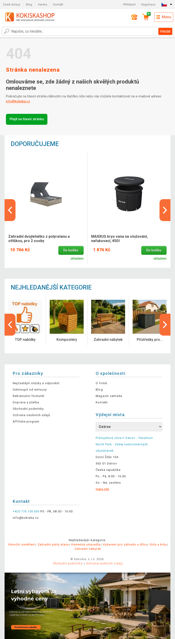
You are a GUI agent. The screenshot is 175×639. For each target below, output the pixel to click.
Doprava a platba (26, 402)
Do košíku (70, 250)
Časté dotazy (11, 4)
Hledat (165, 31)
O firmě (101, 383)
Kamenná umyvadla (86, 544)
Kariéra (42, 4)
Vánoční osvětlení (21, 544)
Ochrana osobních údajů (31, 415)
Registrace (148, 4)
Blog (29, 4)
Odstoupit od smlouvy (30, 389)
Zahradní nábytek (88, 548)
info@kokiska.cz (18, 101)
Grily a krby (158, 544)
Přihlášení (129, 4)
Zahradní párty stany (53, 544)
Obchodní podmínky (28, 408)
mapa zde (102, 489)
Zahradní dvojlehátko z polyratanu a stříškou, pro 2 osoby (39, 238)
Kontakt (58, 4)
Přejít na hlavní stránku (27, 119)
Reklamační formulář (28, 396)
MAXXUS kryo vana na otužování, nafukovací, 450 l (119, 238)
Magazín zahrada (109, 396)
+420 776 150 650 (26, 511)
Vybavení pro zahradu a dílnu (125, 544)
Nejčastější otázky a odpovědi (36, 383)
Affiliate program (26, 421)
